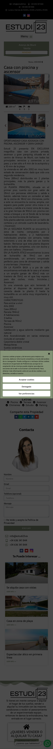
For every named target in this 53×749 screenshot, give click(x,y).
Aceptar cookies (26, 379)
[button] (49, 354)
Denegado (26, 386)
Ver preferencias (26, 393)
